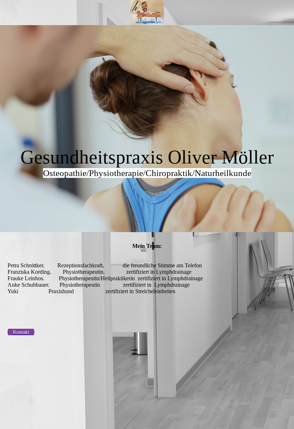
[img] (147, 12)
